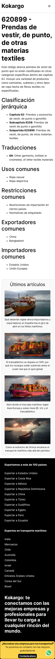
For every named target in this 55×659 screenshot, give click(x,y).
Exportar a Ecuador (16, 520)
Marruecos (11, 544)
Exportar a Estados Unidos (21, 473)
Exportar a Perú (14, 515)
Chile (8, 549)
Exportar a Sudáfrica (17, 504)
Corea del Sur (13, 581)
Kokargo (13, 5)
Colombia (10, 560)
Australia (10, 554)
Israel (8, 565)
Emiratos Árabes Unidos (19, 575)
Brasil (8, 586)
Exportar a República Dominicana (25, 489)
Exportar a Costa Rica (18, 478)
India (8, 539)
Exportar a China (15, 494)
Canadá (9, 570)
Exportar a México (16, 483)
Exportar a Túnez (15, 499)
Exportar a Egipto (15, 510)
